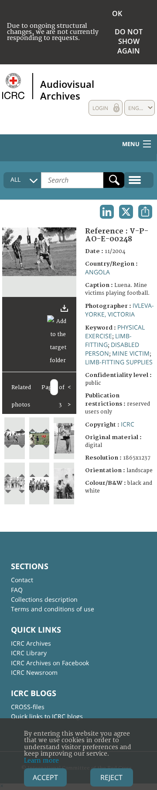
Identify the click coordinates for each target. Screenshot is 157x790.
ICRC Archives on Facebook (50, 663)
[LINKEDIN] (107, 212)
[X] (126, 212)
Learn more (41, 760)
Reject (111, 777)
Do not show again (129, 41)
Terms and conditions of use (52, 609)
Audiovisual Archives (67, 89)
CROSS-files (27, 707)
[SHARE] (145, 212)
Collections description (44, 599)
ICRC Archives (31, 643)
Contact (22, 580)
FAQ (17, 590)
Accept (45, 777)
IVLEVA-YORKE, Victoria (119, 309)
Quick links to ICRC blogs (47, 716)
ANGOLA (97, 272)
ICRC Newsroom (34, 672)
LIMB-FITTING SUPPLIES (119, 362)
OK (117, 13)
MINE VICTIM (131, 353)
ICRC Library (29, 653)
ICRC (127, 424)
